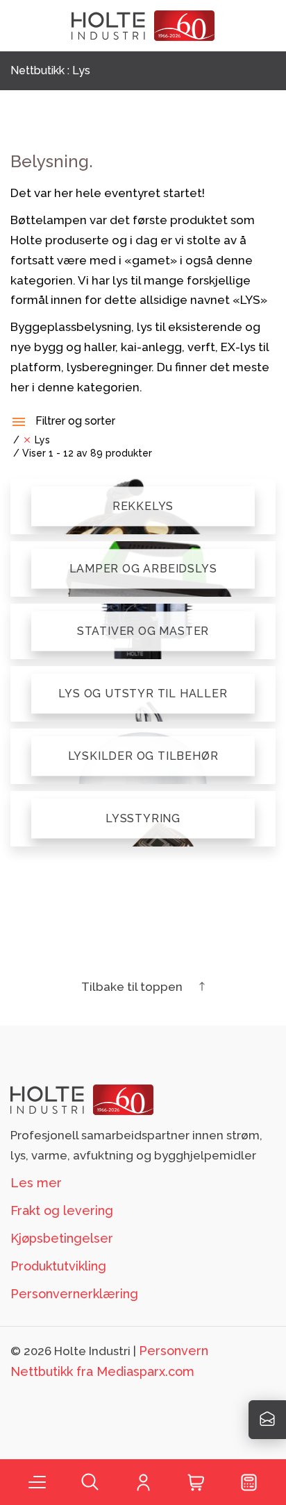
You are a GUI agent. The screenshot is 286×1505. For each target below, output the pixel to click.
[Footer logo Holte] (81, 1098)
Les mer (36, 1182)
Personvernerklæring (74, 1293)
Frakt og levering (61, 1210)
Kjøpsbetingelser (61, 1238)
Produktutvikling (58, 1266)
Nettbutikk (37, 70)
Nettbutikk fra (102, 1371)
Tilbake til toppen (133, 987)
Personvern (173, 1350)
